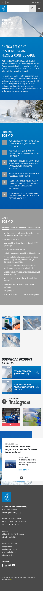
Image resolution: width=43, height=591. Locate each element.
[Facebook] (3, 565)
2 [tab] (21, 478)
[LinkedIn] (9, 565)
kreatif (12, 580)
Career (5, 531)
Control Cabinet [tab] (34, 228)
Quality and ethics (9, 537)
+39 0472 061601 (15, 518)
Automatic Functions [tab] (18, 228)
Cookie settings (8, 555)
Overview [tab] (5, 228)
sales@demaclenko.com (17, 522)
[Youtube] (13, 565)
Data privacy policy (10, 549)
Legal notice (7, 546)
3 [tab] (25, 478)
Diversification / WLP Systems (13, 534)
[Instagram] (6, 565)
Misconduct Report (10, 552)
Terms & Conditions (10, 544)
